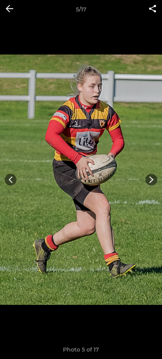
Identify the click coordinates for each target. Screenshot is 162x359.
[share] (152, 9)
